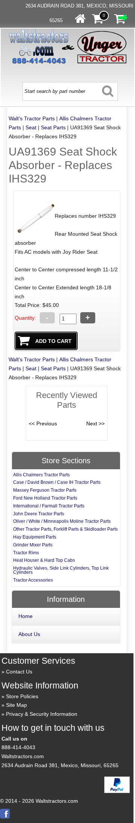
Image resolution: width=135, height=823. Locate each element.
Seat (31, 127)
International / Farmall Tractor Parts (48, 506)
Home (25, 616)
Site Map (16, 705)
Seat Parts (53, 127)
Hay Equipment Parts (34, 537)
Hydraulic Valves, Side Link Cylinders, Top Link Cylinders (61, 570)
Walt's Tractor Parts (32, 118)
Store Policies (22, 696)
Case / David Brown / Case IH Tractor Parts (56, 482)
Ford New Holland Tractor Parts (45, 498)
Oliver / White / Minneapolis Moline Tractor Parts (62, 521)
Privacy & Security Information (41, 714)
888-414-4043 (18, 747)
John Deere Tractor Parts (38, 513)
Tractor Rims (26, 552)
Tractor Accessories (33, 580)
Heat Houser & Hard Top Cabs (44, 560)
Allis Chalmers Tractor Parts (41, 474)
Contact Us (19, 672)
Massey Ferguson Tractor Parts (44, 490)
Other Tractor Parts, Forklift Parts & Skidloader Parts (65, 529)
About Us (29, 634)
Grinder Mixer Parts (32, 545)
